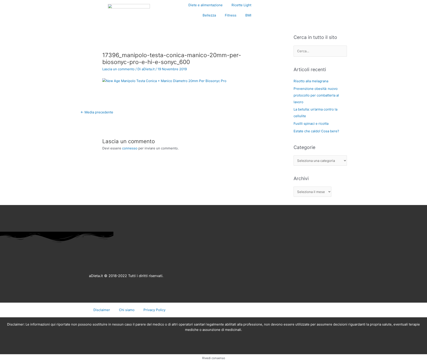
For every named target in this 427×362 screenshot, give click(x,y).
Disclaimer (101, 310)
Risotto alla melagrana (311, 81)
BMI (248, 15)
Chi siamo (127, 310)
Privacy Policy (154, 310)
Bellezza (209, 15)
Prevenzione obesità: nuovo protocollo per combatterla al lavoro (316, 95)
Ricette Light (241, 5)
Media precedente (97, 112)
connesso (129, 148)
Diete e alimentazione (205, 5)
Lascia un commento (118, 69)
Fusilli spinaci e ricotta (311, 123)
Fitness (230, 15)
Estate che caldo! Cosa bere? (316, 131)
